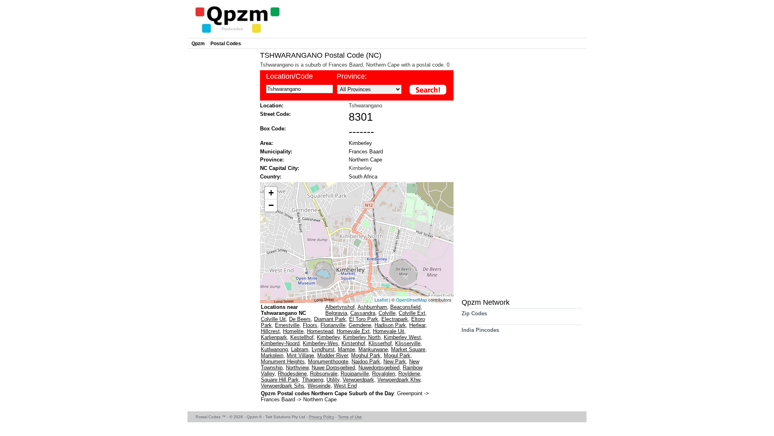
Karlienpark (274, 337)
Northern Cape (365, 160)
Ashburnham (372, 307)
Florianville (332, 325)
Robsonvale (323, 374)
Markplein (272, 355)
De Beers (300, 319)
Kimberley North (362, 337)
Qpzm (198, 43)
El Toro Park (363, 319)
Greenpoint (410, 393)
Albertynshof (340, 307)
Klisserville (407, 343)
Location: (271, 106)
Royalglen (383, 374)
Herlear (417, 325)
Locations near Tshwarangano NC (283, 310)
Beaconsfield (405, 307)
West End (345, 386)
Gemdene (360, 325)
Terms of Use (350, 417)
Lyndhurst (323, 349)
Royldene (409, 374)
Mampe (346, 349)
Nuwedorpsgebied (378, 368)
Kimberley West (402, 337)
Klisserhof (380, 343)
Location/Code (289, 76)
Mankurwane (373, 349)
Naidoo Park (366, 361)
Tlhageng (312, 380)
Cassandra (362, 313)
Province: (352, 76)
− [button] (271, 205)
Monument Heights (283, 361)
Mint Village (300, 355)
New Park (394, 361)
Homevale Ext (353, 331)
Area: (266, 143)
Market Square (408, 349)
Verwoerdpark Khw (398, 380)
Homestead (320, 331)
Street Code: (275, 114)
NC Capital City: (279, 168)
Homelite (293, 331)
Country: (270, 177)
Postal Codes (225, 43)
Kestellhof (302, 337)
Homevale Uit (388, 331)
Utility (333, 380)
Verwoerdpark (358, 380)
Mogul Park (397, 355)
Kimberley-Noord (280, 343)
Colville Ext (412, 313)
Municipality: (276, 152)
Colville (387, 313)
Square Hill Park (280, 380)
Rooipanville (355, 374)
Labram (299, 349)
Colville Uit (273, 319)
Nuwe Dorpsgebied (333, 368)
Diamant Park (330, 319)
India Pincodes (480, 330)
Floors (310, 325)
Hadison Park (390, 325)
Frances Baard (366, 152)
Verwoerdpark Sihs (282, 386)
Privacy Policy (321, 417)
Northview (297, 368)
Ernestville (287, 325)
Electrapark (394, 319)
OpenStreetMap (411, 299)
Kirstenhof (353, 343)
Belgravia (336, 313)
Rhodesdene (292, 374)
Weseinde (319, 386)
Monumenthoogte (328, 361)
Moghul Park (366, 355)
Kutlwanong (274, 349)
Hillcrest (270, 331)
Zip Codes (474, 313)
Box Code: (273, 129)
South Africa (363, 177)
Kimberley (360, 143)
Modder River (332, 355)
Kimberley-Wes (320, 343)
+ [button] (271, 193)
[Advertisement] (221, 172)
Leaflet (381, 299)
